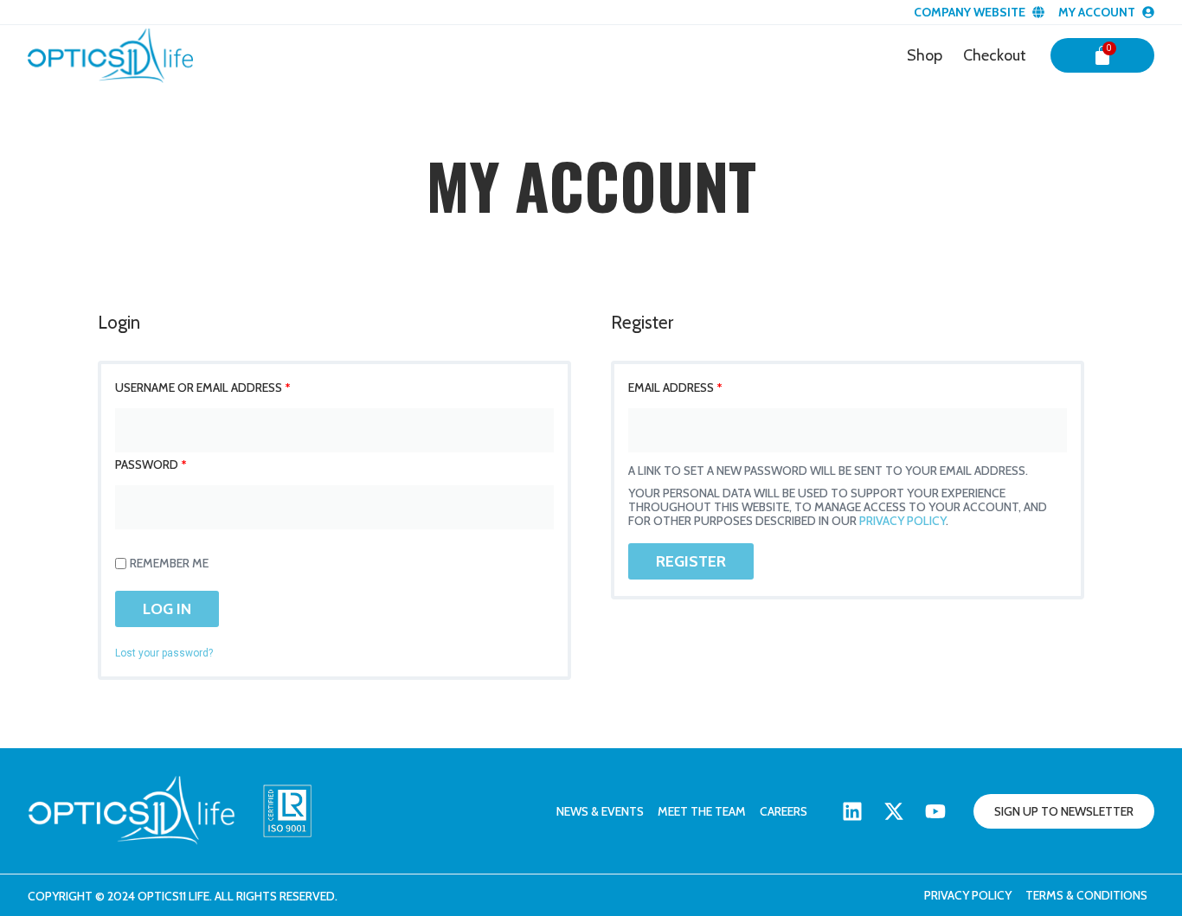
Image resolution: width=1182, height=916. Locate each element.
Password (151, 464)
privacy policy (902, 520)
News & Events (600, 811)
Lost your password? (164, 653)
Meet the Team (702, 811)
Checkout (994, 55)
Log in (167, 608)
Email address (675, 387)
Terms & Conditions (1086, 895)
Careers (783, 811)
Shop (924, 55)
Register (691, 561)
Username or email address (203, 387)
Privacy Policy (968, 895)
